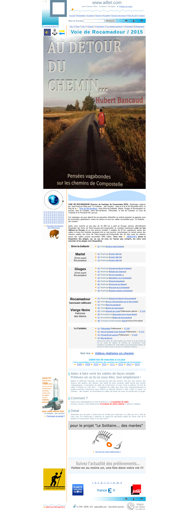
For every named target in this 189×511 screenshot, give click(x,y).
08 (59, 212)
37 (57, 217)
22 (46, 215)
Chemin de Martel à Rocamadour (122, 299)
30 (63, 215)
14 (50, 213)
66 (55, 222)
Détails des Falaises (117, 272)
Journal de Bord (50, 26)
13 (48, 213)
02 (46, 212)
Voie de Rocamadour (88, 208)
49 (61, 219)
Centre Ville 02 (115, 257)
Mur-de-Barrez (106, 338)
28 (59, 215)
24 (50, 215)
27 (57, 215)
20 (63, 213)
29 (61, 215)
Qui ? (72, 27)
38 (59, 217)
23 (48, 215)
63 (48, 222)
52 (46, 221)
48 (59, 219)
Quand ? (91, 27)
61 (44, 222)
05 (53, 212)
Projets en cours (125, 6)
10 (63, 212)
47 (57, 219)
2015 (137, 364)
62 (46, 222)
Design (98, 16)
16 (54, 213)
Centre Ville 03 (115, 260)
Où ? (84, 27)
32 (46, 217)
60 (63, 221)
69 (61, 222)
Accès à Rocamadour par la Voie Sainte (121, 302)
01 (44, 212)
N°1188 (134, 335)
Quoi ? (78, 27)
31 (44, 217)
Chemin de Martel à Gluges (120, 268)
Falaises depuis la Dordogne (121, 291)
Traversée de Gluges (118, 284)
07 (57, 212)
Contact (141, 16)
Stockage (129, 27)
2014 (128, 364)
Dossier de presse (118, 16)
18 (59, 213)
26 (55, 215)
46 (55, 219)
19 (61, 213)
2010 (96, 364)
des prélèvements (54, 228)
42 (46, 219)
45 (53, 219)
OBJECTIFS (132, 237)
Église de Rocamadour (122, 318)
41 (44, 219)
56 (55, 221)
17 (57, 213)
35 (53, 217)
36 (55, 217)
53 (48, 221)
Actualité (106, 16)
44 (50, 219)
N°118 (126, 329)
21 (44, 215)
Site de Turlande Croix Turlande (113, 332)
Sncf (124, 321)
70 (63, 222)
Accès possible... (116, 275)
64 (50, 222)
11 (44, 213)
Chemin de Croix (112, 311)
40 (63, 217)
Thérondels (106, 329)
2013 (120, 364)
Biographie (81, 16)
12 (46, 213)
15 (52, 213)
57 (57, 221)
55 (53, 221)
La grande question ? (115, 27)
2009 (87, 364)
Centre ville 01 (115, 254)
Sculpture (90, 16)
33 (48, 217)
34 (50, 217)
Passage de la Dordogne (119, 288)
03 (48, 212)
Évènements (139, 27)
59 (61, 221)
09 (61, 212)
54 (50, 221)
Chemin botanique (117, 281)
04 (50, 212)
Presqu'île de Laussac (109, 335)
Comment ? (100, 27)
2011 (104, 364)
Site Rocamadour (113, 305)
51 (44, 221)
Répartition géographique (54, 226)
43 (48, 219)
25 (53, 215)
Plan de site (132, 16)
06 (55, 212)
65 (53, 222)
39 (61, 217)
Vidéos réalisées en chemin (114, 353)
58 (59, 221)
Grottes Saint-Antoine (114, 247)
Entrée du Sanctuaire (114, 308)
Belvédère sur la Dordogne (120, 278)
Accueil (72, 16)
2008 (79, 364)
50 (63, 219)
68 (59, 222)
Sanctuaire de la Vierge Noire (124, 314)
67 (57, 222)
